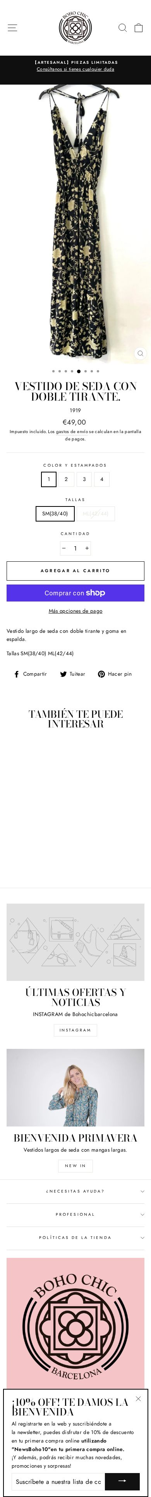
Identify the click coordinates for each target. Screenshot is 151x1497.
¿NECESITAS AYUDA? (75, 1191)
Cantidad (75, 534)
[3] (37, 860)
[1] (19, 860)
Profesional (75, 1214)
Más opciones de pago (76, 611)
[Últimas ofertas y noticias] (75, 942)
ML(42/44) (96, 513)
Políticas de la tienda (75, 1237)
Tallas (75, 500)
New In (75, 1166)
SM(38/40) (55, 513)
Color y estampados (75, 465)
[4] (46, 860)
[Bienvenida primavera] (75, 1087)
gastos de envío (72, 431)
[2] (28, 860)
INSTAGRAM (75, 1030)
